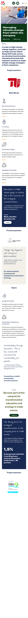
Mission (4, 44)
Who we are (6, 39)
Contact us (14, 415)
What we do (17, 39)
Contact (8, 222)
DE (23, 3)
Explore (4, 116)
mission (6, 214)
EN (26, 3)
